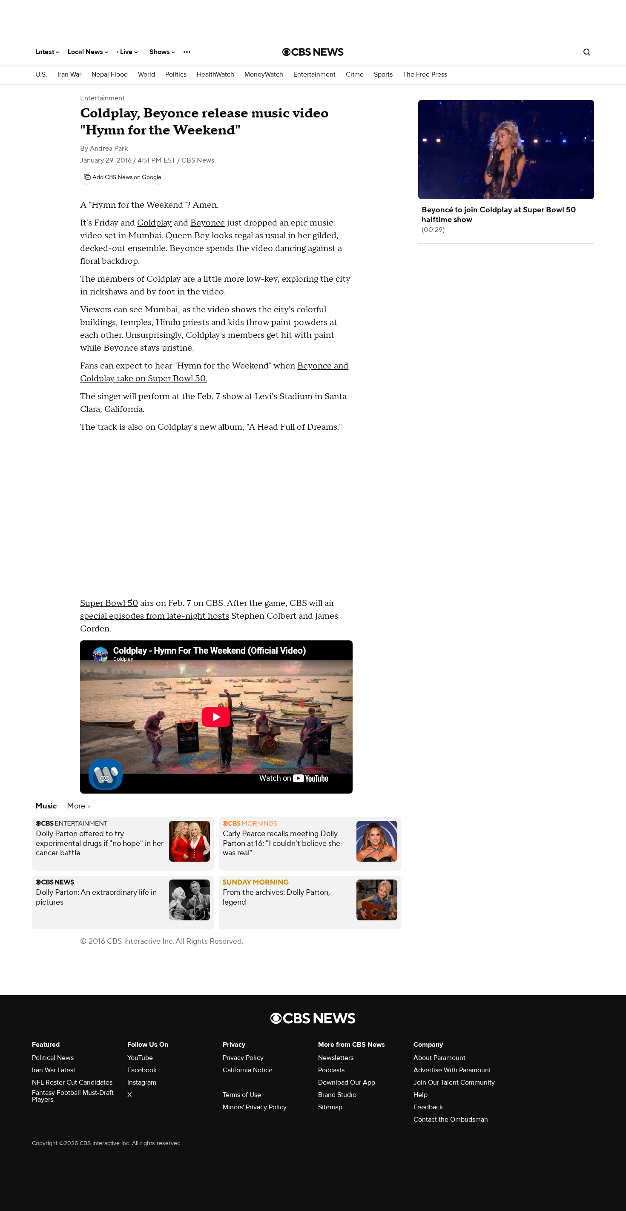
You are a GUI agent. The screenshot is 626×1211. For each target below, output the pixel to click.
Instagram (141, 1082)
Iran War (69, 75)
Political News (53, 1057)
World (146, 75)
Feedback (428, 1107)
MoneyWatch (263, 75)
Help (421, 1094)
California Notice (248, 1070)
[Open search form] (587, 52)
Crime (355, 75)
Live (127, 52)
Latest (45, 52)
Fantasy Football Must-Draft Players (73, 1096)
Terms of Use (242, 1094)
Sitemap (330, 1107)
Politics (176, 75)
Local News (86, 52)
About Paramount (439, 1057)
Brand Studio (337, 1094)
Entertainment (314, 75)
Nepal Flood (110, 75)
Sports (383, 75)
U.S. (41, 75)
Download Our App (346, 1082)
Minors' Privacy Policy (255, 1107)
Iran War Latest (53, 1070)
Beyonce (207, 222)
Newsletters (335, 1057)
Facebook (142, 1070)
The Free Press (425, 75)
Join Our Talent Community (454, 1082)
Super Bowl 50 (109, 603)
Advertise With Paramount (452, 1070)
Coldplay (154, 222)
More (77, 806)
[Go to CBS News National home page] (313, 52)
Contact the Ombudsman (451, 1119)
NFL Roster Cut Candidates (72, 1082)
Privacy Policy (243, 1057)
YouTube (140, 1057)
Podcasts (331, 1070)
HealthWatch (215, 75)
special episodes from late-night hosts (154, 616)
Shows (160, 52)
